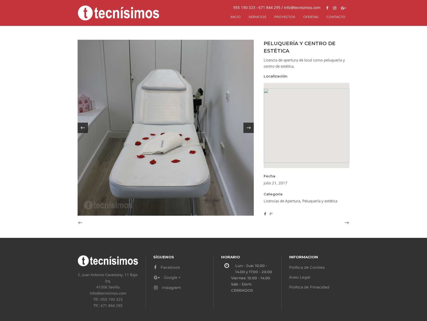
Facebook (170, 267)
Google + (172, 277)
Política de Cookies (307, 267)
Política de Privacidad (309, 287)
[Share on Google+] (271, 213)
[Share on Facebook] (265, 213)
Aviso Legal (299, 277)
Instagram (171, 287)
